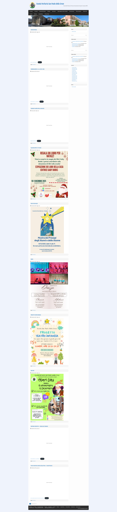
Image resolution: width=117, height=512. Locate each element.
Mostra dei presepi (34, 203)
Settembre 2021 (74, 77)
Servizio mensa (71, 11)
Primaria (49, 11)
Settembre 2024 (74, 73)
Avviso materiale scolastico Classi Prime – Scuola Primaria (41, 465)
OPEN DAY (32, 370)
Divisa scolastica (78, 11)
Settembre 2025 (74, 69)
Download (40, 62)
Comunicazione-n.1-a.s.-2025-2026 (34, 101)
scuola (38, 71)
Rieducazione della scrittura (39, 507)
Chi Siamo (31, 11)
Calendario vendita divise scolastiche (37, 108)
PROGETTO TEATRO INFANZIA (36, 315)
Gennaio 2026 (74, 67)
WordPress (83, 508)
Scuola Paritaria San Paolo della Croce (50, 4)
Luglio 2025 (74, 70)
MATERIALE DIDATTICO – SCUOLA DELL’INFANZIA (39, 426)
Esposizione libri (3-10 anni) (36, 147)
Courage (86, 508)
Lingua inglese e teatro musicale (62, 11)
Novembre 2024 (74, 72)
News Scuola (33, 64)
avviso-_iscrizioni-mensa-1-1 (33, 62)
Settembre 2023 (74, 75)
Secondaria (54, 11)
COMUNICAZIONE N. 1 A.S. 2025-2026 (37, 69)
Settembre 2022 (74, 76)
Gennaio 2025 (74, 71)
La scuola (36, 11)
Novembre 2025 (74, 68)
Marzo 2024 (74, 74)
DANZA (32, 259)
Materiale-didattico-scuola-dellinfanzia (35, 458)
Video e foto (85, 11)
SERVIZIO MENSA (34, 29)
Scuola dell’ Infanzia (42, 11)
